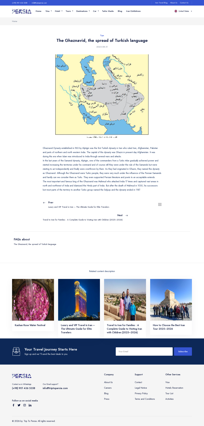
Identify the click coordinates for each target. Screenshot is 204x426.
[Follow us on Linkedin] (30, 406)
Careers (108, 387)
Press (106, 399)
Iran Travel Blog (161, 2)
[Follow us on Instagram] (24, 406)
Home (38, 11)
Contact (138, 382)
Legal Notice (141, 387)
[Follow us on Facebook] (13, 406)
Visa (167, 382)
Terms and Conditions (145, 399)
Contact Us (184, 2)
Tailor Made (108, 11)
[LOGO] (22, 11)
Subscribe (183, 351)
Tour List (169, 393)
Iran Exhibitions (133, 11)
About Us (173, 2)
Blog (120, 11)
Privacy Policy (141, 393)
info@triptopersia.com (39, 3)
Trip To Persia (30, 421)
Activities (169, 399)
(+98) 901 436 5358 (19, 3)
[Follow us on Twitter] (19, 406)
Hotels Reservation (174, 387)
